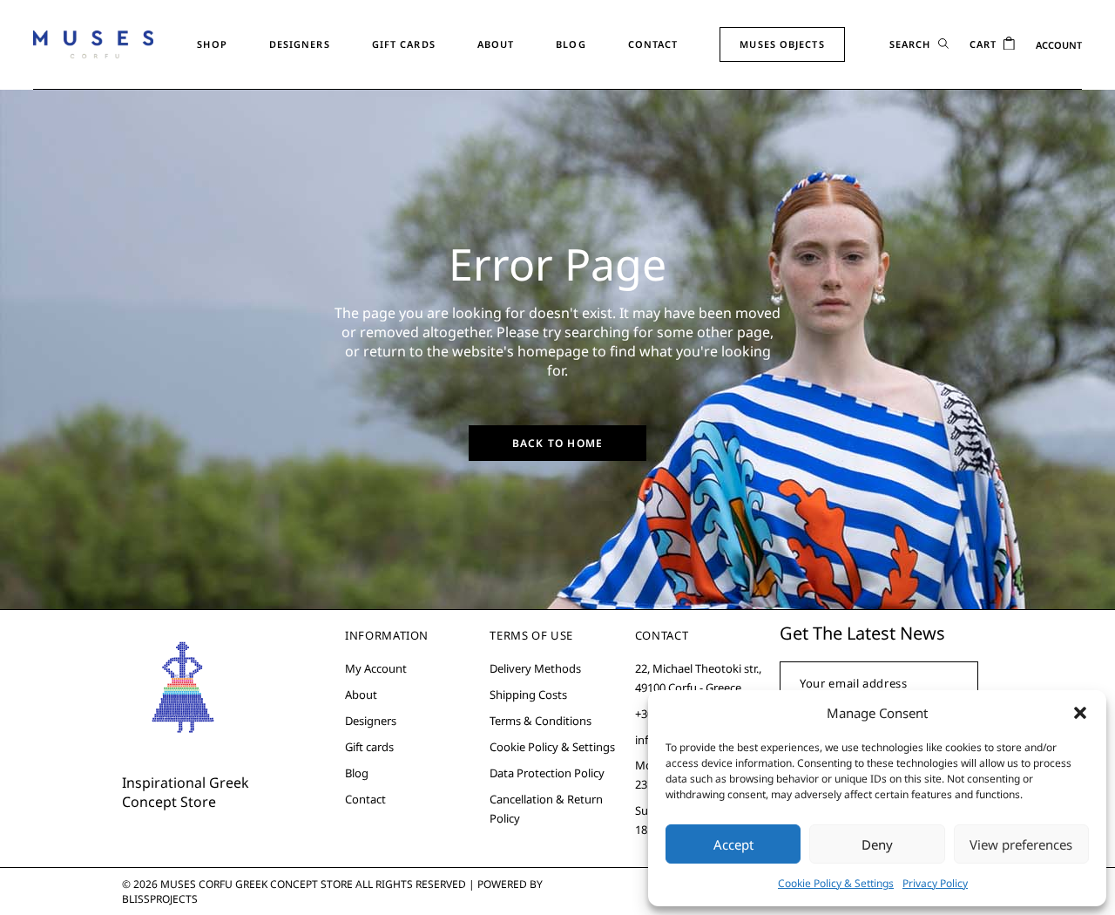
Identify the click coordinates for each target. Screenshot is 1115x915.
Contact (365, 799)
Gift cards (369, 747)
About (361, 694)
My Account (376, 668)
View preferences (1021, 844)
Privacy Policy (935, 883)
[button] (1080, 713)
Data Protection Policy (547, 773)
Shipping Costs (528, 694)
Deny (877, 844)
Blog (356, 773)
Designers (370, 721)
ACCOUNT (1059, 44)
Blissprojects (160, 898)
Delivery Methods (535, 668)
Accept (733, 844)
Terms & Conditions (540, 721)
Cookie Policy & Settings (836, 883)
